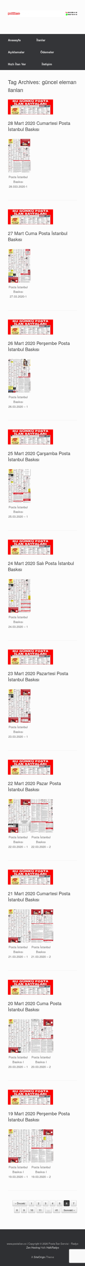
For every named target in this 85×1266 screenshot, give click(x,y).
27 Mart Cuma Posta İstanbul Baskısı (37, 236)
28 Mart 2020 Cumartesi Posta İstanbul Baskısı (39, 126)
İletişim (47, 64)
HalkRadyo (52, 1247)
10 (31, 1210)
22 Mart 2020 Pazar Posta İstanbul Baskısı (34, 786)
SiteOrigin (39, 1257)
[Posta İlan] (42, 13)
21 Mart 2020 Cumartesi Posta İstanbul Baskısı (39, 896)
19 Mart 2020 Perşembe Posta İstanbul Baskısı (39, 1116)
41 (56, 1210)
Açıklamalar (16, 52)
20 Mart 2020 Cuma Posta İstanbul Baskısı (34, 1006)
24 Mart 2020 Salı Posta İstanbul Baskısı (41, 566)
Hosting (35, 1247)
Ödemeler (47, 52)
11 (40, 1210)
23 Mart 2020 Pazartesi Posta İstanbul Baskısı (38, 676)
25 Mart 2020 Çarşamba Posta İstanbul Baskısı (39, 456)
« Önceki (20, 1203)
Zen (28, 1247)
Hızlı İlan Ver (17, 64)
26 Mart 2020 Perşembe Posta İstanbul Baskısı (39, 346)
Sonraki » (69, 1210)
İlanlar (40, 40)
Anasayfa (14, 40)
